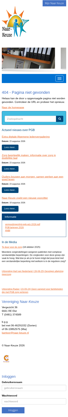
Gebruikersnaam (12, 382)
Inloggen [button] (13, 410)
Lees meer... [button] (10, 147)
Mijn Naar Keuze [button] (54, 3)
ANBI (7, 230)
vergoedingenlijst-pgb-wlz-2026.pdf (22, 224)
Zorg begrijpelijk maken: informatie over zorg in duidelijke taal (29, 156)
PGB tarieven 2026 (14, 227)
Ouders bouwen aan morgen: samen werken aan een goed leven (32, 178)
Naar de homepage (13, 107)
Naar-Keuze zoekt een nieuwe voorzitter (25, 197)
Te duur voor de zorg (12, 247)
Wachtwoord (9, 395)
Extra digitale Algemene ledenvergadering (26, 136)
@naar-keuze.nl (15, 332)
